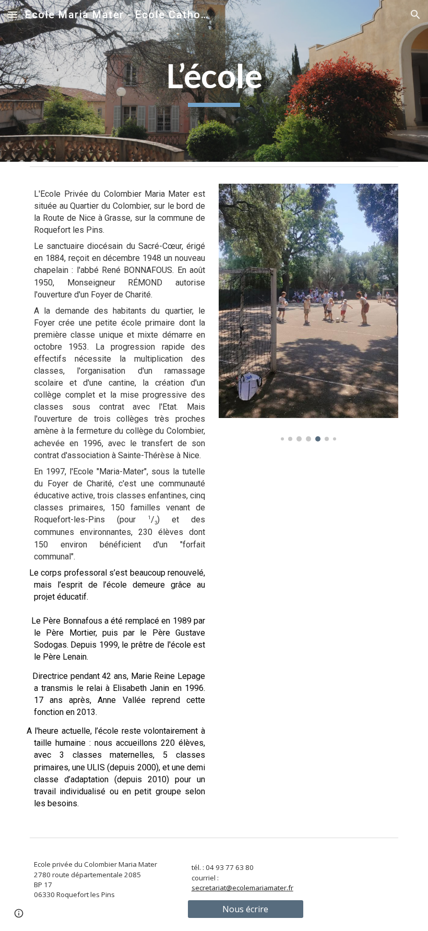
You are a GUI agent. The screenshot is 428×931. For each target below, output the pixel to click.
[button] (12, 14)
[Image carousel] (308, 312)
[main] (214, 81)
